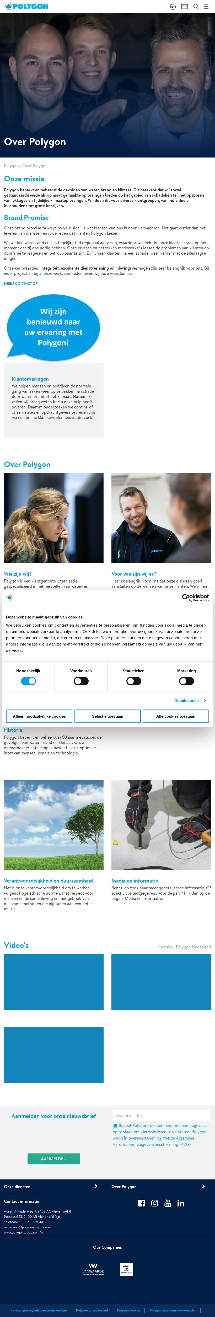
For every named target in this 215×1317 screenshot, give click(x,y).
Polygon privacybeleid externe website (38, 1310)
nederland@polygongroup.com (27, 1227)
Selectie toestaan (107, 716)
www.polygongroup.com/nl (24, 1232)
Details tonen (186, 700)
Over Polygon (124, 1186)
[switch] (81, 684)
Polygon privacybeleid (92, 1310)
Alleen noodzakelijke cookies (39, 716)
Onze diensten (17, 1186)
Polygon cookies (129, 1310)
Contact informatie (21, 1201)
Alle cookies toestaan (175, 716)
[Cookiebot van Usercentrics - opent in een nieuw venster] (186, 598)
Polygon (11, 166)
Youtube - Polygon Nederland (184, 947)
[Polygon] (26, 7)
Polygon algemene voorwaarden (173, 1310)
